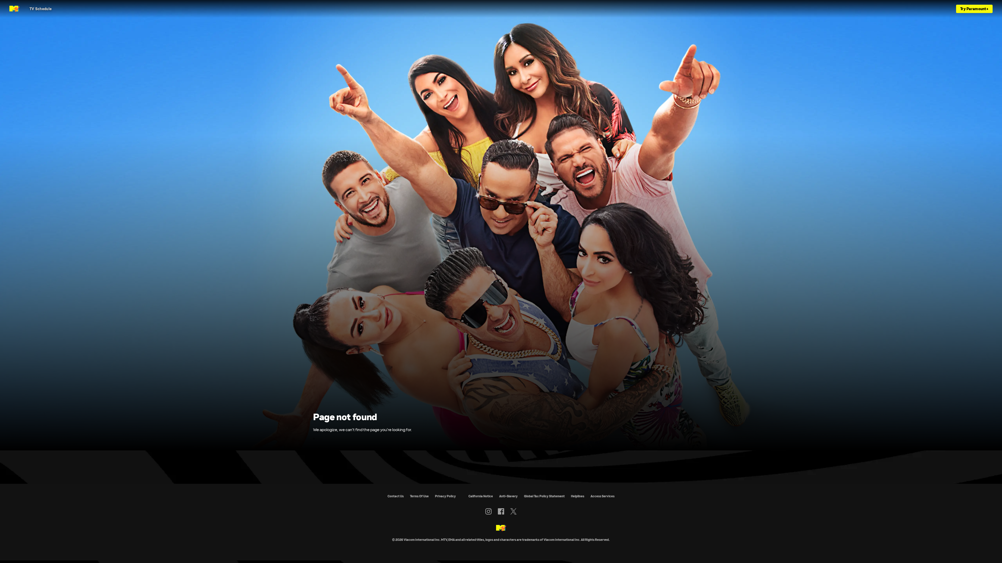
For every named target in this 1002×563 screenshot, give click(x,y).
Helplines (577, 496)
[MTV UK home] (14, 9)
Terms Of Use (419, 496)
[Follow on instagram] (488, 511)
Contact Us (395, 496)
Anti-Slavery (508, 496)
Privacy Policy (445, 496)
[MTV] (501, 528)
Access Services (603, 496)
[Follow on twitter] (513, 511)
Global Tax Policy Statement (544, 496)
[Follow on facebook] (501, 511)
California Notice (480, 496)
